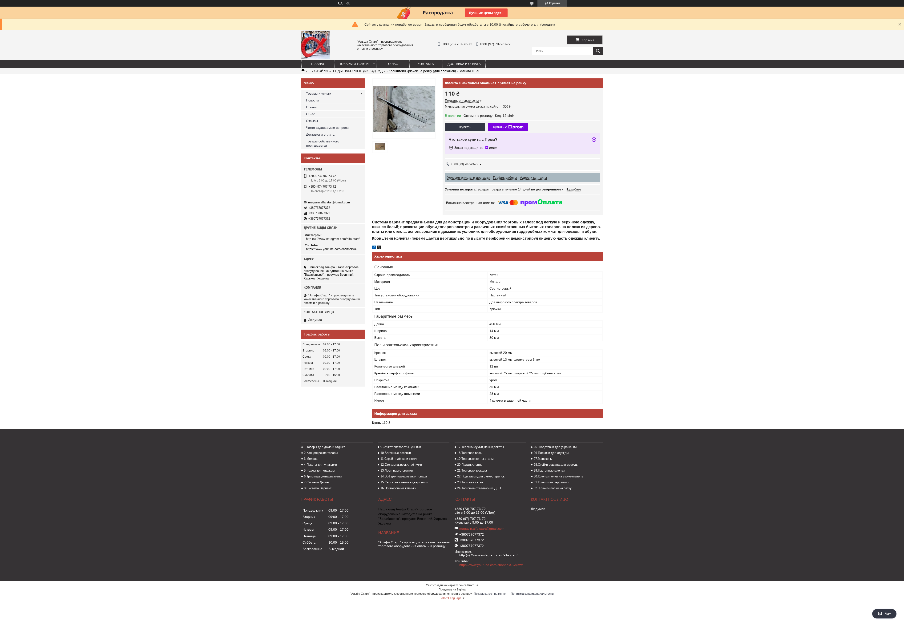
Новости (312, 100)
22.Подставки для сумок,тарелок (480, 476)
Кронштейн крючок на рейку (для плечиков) (422, 71)
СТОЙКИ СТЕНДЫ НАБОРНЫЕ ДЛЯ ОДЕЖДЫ (349, 71)
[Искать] (598, 51)
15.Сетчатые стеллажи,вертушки (404, 482)
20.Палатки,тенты (469, 464)
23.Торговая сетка (470, 482)
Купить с (500, 127)
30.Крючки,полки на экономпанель (558, 476)
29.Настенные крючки (549, 470)
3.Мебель (311, 458)
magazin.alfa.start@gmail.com (329, 202)
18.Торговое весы (469, 453)
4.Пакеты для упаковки (320, 464)
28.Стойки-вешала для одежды (556, 464)
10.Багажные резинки (395, 453)
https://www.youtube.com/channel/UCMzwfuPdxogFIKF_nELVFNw (333, 249)
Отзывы (312, 121)
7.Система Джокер (317, 482)
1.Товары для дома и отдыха (324, 447)
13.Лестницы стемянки (396, 470)
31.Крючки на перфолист (551, 482)
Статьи (311, 107)
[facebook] (374, 248)
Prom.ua (472, 585)
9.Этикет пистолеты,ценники (400, 447)
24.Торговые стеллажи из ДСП (479, 488)
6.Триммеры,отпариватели (323, 476)
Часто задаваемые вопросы (327, 127)
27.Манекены (543, 458)
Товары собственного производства (322, 143)
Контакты (426, 64)
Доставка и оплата (464, 64)
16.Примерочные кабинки (398, 488)
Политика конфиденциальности (532, 593)
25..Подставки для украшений (555, 447)
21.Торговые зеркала (472, 470)
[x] (379, 248)
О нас (393, 64)
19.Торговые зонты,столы (475, 458)
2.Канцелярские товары (321, 453)
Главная (318, 64)
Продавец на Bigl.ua (452, 589)
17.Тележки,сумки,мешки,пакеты (480, 447)
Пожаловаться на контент (491, 593)
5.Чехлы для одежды (319, 470)
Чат (888, 614)
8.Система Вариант (317, 488)
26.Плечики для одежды (551, 453)
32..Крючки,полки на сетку (553, 488)
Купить (465, 127)
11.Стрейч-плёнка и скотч (398, 458)
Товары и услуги (353, 64)
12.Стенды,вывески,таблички (401, 464)
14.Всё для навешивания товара (403, 476)
